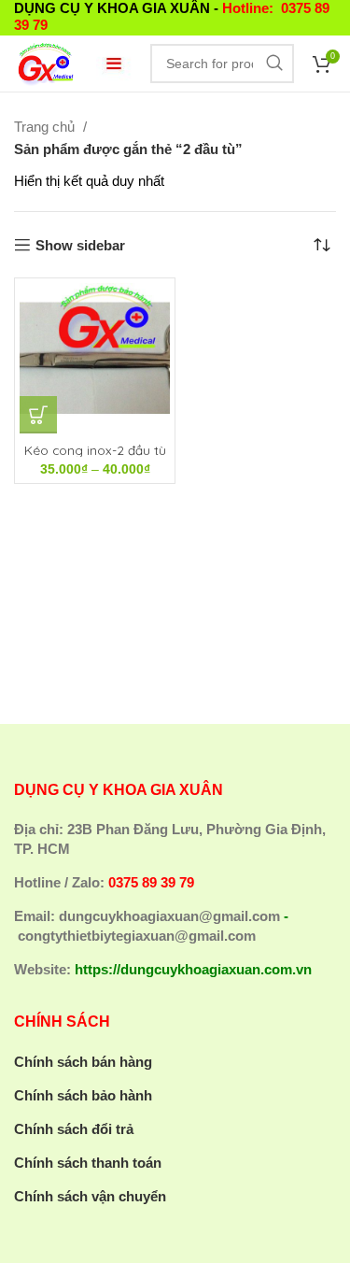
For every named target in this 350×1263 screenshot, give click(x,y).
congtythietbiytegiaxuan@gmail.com (137, 936)
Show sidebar (80, 245)
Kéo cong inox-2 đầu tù (95, 450)
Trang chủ (46, 127)
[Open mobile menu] (114, 63)
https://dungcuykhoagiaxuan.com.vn (193, 969)
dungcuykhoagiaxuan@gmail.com (169, 916)
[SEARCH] (274, 63)
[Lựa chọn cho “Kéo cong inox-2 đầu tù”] (38, 414)
